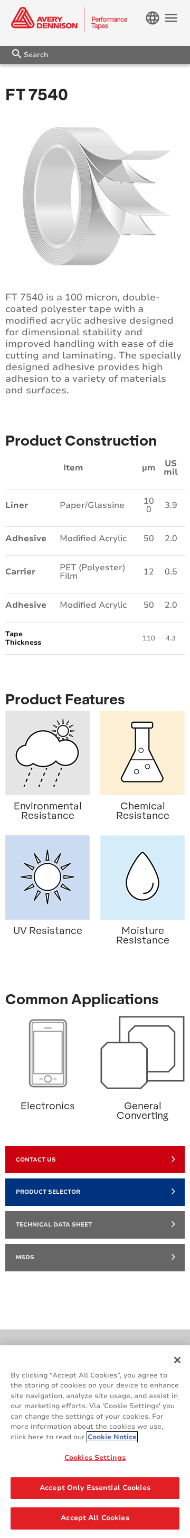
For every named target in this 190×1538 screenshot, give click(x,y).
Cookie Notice (112, 1437)
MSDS (25, 1257)
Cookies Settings (95, 1457)
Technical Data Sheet (54, 1225)
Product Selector (48, 1192)
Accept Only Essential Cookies (95, 1488)
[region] (95, 1441)
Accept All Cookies (95, 1518)
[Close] (177, 1360)
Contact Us (36, 1160)
